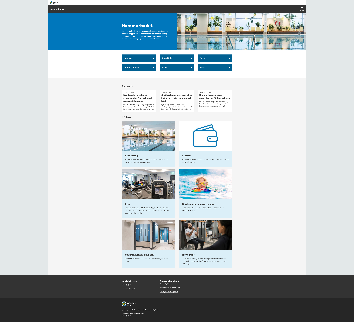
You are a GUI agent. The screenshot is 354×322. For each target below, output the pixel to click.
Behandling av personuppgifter (170, 288)
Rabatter (186, 155)
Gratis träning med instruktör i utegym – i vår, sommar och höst (177, 98)
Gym (127, 204)
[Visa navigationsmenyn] (302, 9)
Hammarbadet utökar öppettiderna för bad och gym (214, 96)
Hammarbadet (57, 9)
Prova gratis (188, 254)
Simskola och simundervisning (198, 204)
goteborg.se (126, 310)
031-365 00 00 (126, 316)
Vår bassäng (131, 155)
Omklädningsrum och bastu (139, 254)
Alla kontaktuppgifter (129, 289)
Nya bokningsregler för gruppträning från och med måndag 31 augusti (137, 98)
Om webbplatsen (165, 284)
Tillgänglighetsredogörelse (169, 292)
